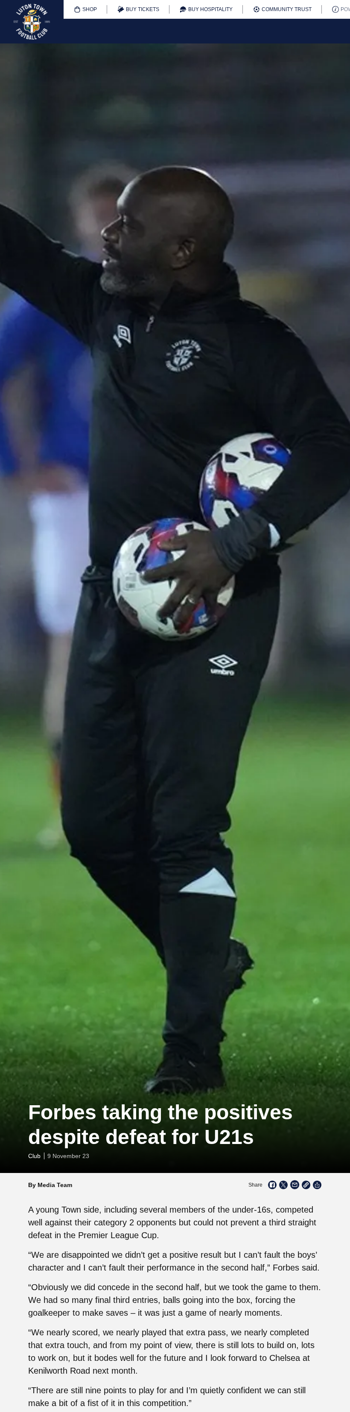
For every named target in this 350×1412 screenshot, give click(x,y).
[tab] (85, 9)
